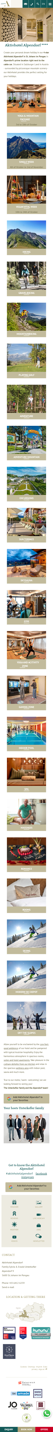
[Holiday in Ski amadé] (20, 1394)
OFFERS (44, 1429)
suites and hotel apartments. (17, 1060)
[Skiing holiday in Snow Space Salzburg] (37, 1394)
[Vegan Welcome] (26, 1418)
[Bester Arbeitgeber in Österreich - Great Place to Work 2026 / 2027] (23, 1333)
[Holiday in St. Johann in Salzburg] (12, 1406)
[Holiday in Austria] (26, 1384)
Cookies (23, 1367)
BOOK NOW (26, 1429)
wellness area (22, 1068)
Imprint (39, 1367)
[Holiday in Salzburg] (27, 1406)
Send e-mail (8, 1287)
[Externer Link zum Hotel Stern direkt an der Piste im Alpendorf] (9, 1351)
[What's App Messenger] (46, 1413)
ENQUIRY (9, 1429)
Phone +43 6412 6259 (13, 1282)
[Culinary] (41, 1405)
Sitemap (31, 1367)
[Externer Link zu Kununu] (41, 1333)
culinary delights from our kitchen (19, 1064)
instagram (27, 1177)
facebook (41, 1173)
